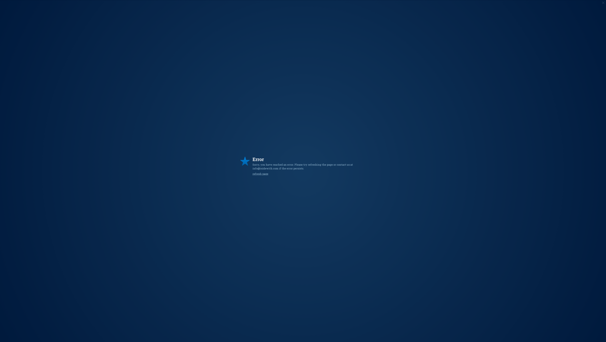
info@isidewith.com (265, 168)
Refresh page (260, 173)
